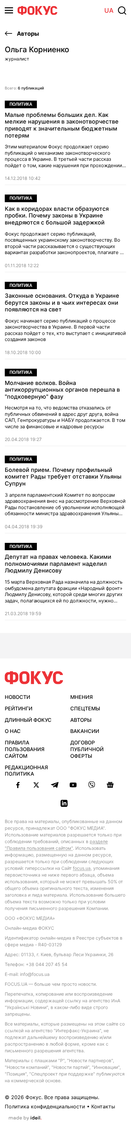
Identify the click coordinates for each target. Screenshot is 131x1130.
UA (109, 10)
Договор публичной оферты (87, 749)
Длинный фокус (28, 720)
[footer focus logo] (34, 677)
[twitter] (36, 784)
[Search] (122, 10)
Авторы (27, 33)
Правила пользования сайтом (25, 749)
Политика (21, 104)
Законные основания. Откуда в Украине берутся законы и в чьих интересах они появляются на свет (62, 302)
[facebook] (17, 784)
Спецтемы (85, 708)
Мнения (81, 697)
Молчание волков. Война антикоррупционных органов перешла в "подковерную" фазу (62, 390)
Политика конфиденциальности (45, 1106)
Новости (17, 697)
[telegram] (54, 784)
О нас (13, 731)
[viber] (91, 784)
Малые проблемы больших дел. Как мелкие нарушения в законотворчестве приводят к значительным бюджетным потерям (62, 125)
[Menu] (8, 10)
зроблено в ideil (25, 1118)
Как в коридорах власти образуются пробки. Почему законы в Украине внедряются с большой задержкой (57, 215)
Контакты (103, 1106)
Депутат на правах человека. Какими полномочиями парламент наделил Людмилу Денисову (58, 563)
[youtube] (73, 784)
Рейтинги (18, 708)
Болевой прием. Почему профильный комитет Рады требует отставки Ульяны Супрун (63, 476)
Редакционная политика (26, 770)
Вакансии (84, 731)
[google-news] (110, 784)
